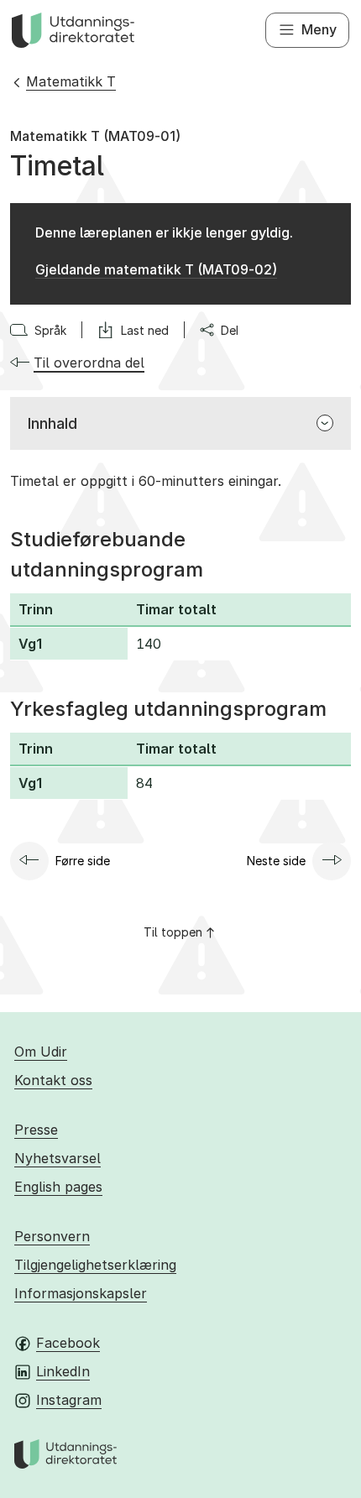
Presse (36, 1129)
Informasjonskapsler (80, 1293)
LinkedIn (63, 1371)
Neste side (276, 860)
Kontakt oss (53, 1080)
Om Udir (40, 1051)
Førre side (82, 860)
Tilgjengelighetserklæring (95, 1264)
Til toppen (173, 932)
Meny (319, 29)
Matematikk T (71, 81)
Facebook (68, 1342)
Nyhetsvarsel (57, 1158)
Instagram (69, 1399)
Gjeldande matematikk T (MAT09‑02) (156, 269)
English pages (58, 1186)
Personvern (52, 1236)
